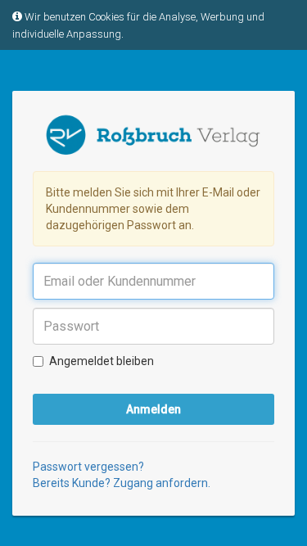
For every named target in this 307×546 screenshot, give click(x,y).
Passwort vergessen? (88, 466)
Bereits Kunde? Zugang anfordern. (121, 483)
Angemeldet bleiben (101, 361)
